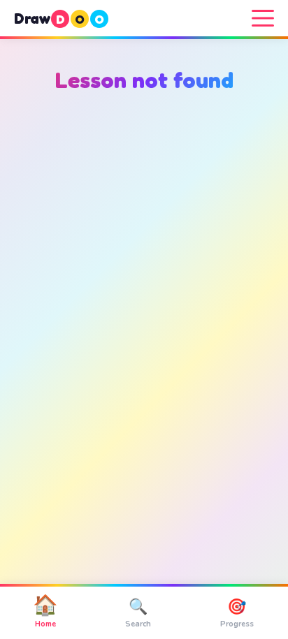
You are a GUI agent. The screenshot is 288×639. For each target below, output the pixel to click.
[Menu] (263, 18)
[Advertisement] (144, 283)
